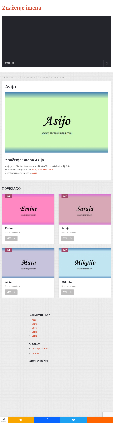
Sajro (34, 323)
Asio (40, 169)
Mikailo (67, 282)
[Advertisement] (56, 37)
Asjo (34, 169)
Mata (8, 282)
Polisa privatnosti (40, 348)
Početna (10, 77)
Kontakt (36, 352)
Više (9, 238)
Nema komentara (12, 232)
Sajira (34, 335)
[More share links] (100, 420)
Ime (17, 77)
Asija (34, 172)
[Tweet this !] (73, 420)
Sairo (34, 327)
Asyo (50, 169)
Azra (34, 319)
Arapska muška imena (48, 77)
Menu (8, 63)
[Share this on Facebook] (47, 420)
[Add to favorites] (21, 420)
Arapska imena (28, 77)
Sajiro (34, 331)
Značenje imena (21, 7)
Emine (9, 228)
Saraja (65, 228)
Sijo (45, 169)
